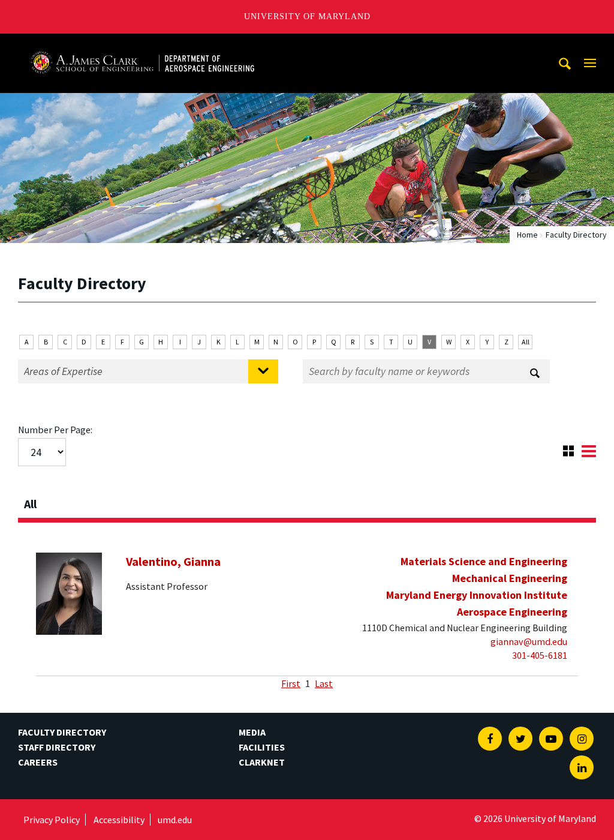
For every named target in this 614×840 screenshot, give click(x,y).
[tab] (307, 500)
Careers (38, 762)
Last (324, 683)
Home (527, 234)
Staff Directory (56, 747)
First (290, 683)
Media (252, 732)
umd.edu (175, 820)
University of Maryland (307, 16)
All (525, 341)
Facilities (262, 747)
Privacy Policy (51, 820)
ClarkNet (262, 762)
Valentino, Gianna (173, 561)
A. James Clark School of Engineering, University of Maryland (142, 45)
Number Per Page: (55, 430)
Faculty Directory (62, 732)
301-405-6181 (539, 655)
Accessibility (119, 820)
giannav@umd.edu (528, 641)
